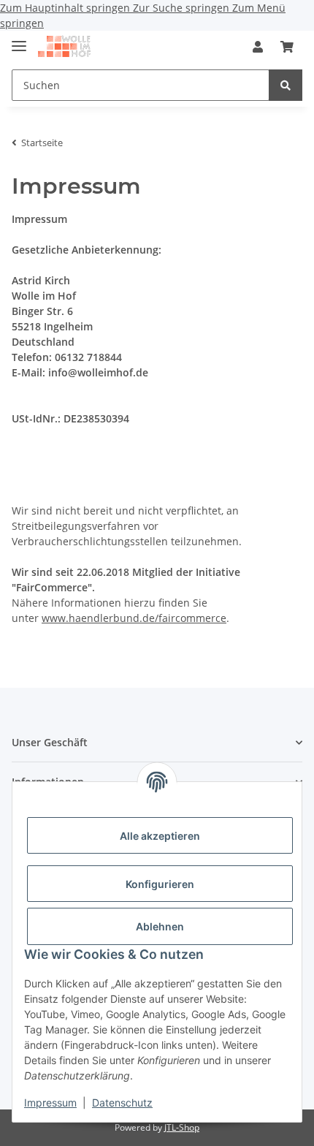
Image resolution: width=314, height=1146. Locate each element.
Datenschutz (122, 1102)
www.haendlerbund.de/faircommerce (134, 618)
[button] (258, 46)
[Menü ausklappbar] (19, 40)
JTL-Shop (181, 1127)
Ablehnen (160, 926)
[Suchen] (285, 85)
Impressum (50, 1102)
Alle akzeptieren (160, 836)
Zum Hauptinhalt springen (66, 8)
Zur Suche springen (182, 8)
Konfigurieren (160, 884)
